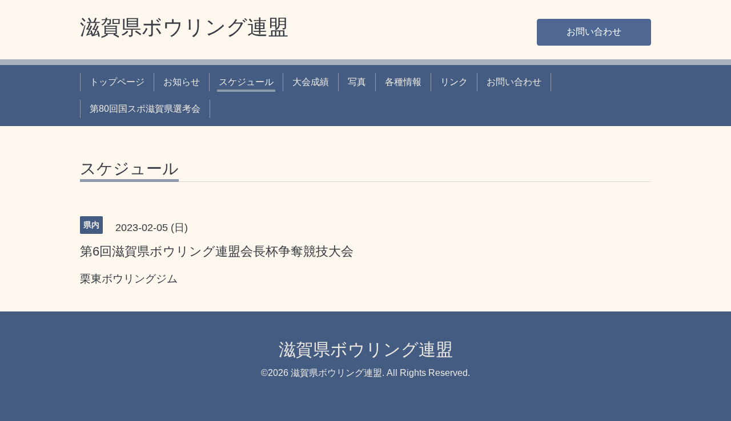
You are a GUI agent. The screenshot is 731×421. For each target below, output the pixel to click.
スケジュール (246, 82)
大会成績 (310, 82)
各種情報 (403, 82)
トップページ (117, 82)
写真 (357, 82)
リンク (454, 82)
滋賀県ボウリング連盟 (184, 27)
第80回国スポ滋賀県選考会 (145, 109)
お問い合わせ (594, 32)
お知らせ (181, 82)
